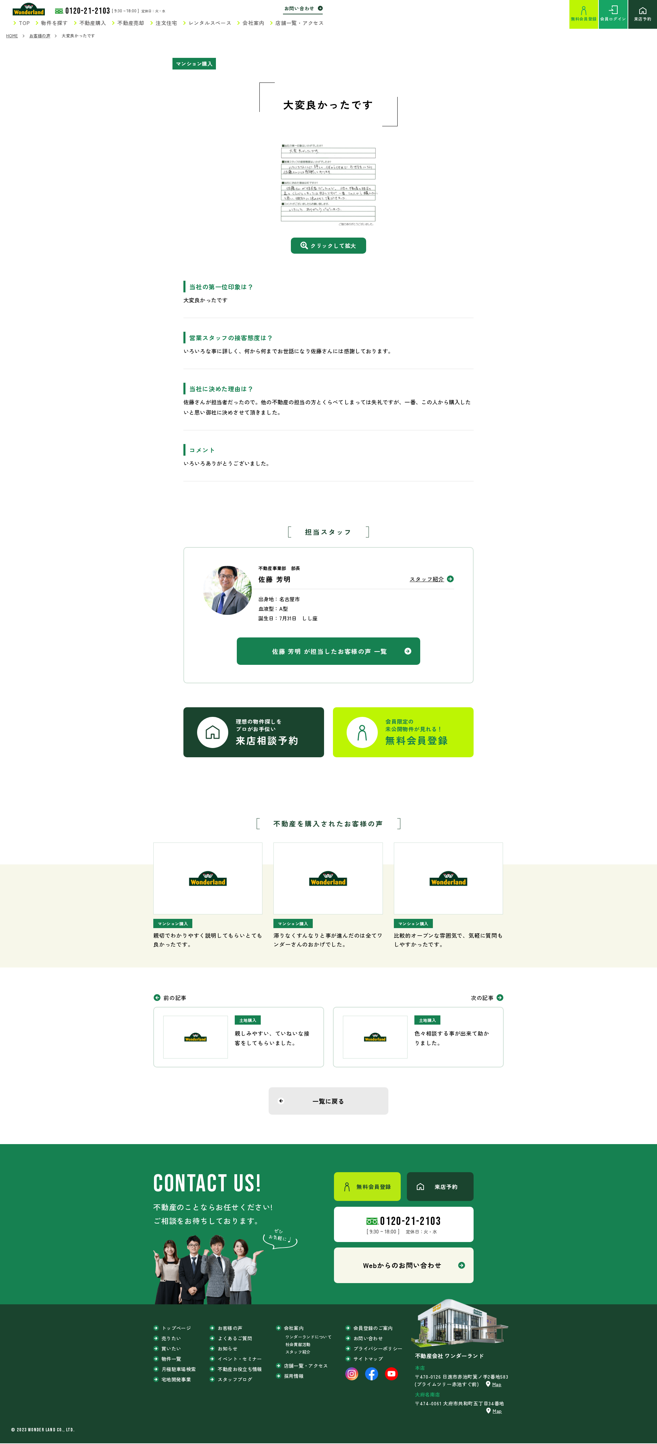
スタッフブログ (235, 1379)
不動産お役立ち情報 (240, 1369)
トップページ (176, 1328)
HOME (12, 35)
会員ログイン (613, 19)
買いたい (171, 1348)
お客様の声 (40, 35)
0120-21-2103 (87, 11)
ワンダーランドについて (308, 1337)
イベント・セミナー (240, 1358)
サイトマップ (368, 1358)
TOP (24, 22)
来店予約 (642, 19)
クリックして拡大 (333, 245)
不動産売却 (130, 22)
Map (497, 1384)
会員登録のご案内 (373, 1328)
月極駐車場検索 (179, 1369)
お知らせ (227, 1348)
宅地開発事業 (176, 1379)
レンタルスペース (210, 22)
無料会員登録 (584, 19)
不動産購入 (92, 22)
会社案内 (253, 22)
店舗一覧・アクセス (299, 22)
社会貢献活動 (298, 1344)
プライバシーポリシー (378, 1348)
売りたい (171, 1338)
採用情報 (294, 1375)
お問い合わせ (299, 8)
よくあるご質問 (235, 1338)
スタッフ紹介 (427, 579)
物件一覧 (171, 1358)
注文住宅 (166, 22)
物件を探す (54, 22)
